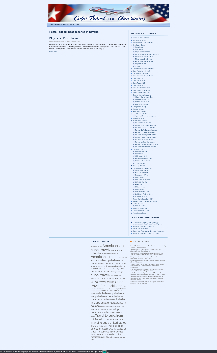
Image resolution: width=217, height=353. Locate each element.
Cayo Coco (139, 47)
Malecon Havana (141, 196)
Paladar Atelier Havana (143, 123)
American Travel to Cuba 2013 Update (146, 233)
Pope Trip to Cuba (139, 166)
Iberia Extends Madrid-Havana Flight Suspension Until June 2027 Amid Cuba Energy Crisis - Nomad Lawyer (146, 253)
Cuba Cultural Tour (141, 104)
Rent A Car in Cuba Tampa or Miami (145, 201)
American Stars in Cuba (141, 38)
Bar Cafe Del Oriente (142, 172)
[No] (108, 352)
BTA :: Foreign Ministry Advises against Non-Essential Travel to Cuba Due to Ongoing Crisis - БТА (146, 270)
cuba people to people (116, 272)
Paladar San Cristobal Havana (145, 147)
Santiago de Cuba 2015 (143, 161)
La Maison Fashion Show (144, 194)
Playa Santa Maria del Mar (144, 61)
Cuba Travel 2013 (139, 78)
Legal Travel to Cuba (140, 114)
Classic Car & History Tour (144, 97)
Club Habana (139, 177)
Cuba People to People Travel (143, 76)
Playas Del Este (140, 64)
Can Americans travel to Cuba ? (143, 69)
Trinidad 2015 (140, 163)
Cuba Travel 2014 (139, 81)
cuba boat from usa (107, 269)
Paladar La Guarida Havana (144, 142)
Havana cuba (95, 293)
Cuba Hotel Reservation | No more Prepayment (149, 231)
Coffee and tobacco (142, 99)
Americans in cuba (96, 246)
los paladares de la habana (107, 296)
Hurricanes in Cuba (139, 111)
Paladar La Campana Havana (145, 135)
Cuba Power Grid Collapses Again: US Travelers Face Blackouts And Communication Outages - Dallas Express (147, 273)
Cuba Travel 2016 (139, 85)
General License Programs (142, 95)
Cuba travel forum (103, 282)
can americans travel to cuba (110, 266)
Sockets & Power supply (141, 208)
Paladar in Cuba (138, 118)
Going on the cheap (139, 107)
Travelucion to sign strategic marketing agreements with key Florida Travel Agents (147, 223)
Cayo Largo (139, 49)
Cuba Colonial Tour (142, 102)
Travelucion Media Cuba (141, 211)
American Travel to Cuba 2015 (143, 226)
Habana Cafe (139, 189)
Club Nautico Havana (142, 180)
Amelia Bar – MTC (141, 170)
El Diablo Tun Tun (141, 182)
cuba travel (100, 275)
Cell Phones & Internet (140, 73)
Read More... (53, 51)
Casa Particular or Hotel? (141, 71)
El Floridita (139, 184)
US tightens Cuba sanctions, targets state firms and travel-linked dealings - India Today (146, 257)
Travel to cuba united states (108, 322)
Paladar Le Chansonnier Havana (146, 144)
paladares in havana (103, 299)
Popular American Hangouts (142, 168)
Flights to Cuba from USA (141, 93)
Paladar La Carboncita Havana (145, 137)
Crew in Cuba (140, 206)
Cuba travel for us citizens (107, 284)
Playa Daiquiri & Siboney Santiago (147, 54)
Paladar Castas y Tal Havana (145, 128)
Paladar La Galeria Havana (144, 139)
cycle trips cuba (110, 289)
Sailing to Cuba (138, 204)
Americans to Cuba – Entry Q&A (143, 43)
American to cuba (105, 257)
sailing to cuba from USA (107, 309)
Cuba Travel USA (141, 242)
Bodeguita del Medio (142, 175)
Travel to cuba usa (99, 326)
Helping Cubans (138, 109)
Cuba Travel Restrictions (141, 90)
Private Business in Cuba (143, 158)
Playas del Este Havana (64, 38)
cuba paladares (100, 271)
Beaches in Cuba (139, 45)
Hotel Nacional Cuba (142, 192)
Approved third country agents (145, 116)
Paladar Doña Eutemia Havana (146, 130)
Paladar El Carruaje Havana (145, 132)
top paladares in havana (105, 311)
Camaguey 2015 (141, 151)
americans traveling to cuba (110, 253)
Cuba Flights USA (118, 269)
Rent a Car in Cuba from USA (143, 199)
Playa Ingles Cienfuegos (143, 59)
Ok (104, 352)
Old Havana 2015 (141, 156)
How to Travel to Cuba (140, 229)
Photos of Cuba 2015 (140, 149)
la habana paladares (111, 293)
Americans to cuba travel (107, 248)
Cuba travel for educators (141, 88)
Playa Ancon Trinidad (142, 52)
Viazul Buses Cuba (139, 213)
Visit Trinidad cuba (109, 337)
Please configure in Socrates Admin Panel (64, 24)
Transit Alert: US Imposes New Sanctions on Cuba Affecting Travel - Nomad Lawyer (145, 250)
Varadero (138, 66)
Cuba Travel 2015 (139, 83)
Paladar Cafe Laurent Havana (145, 125)
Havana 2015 (140, 154)
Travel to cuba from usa (109, 319)
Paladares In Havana (140, 121)
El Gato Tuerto (140, 187)
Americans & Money (139, 40)
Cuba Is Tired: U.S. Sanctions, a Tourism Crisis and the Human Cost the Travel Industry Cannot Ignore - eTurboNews (147, 265)
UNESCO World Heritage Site (112, 329)
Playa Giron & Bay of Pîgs (144, 57)
